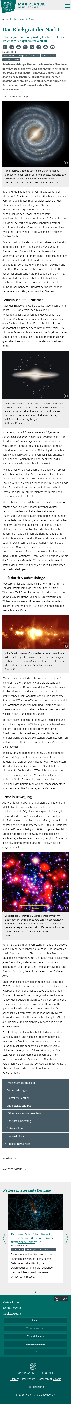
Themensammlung (35, 1344)
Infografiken (15, 1128)
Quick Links (11, 1302)
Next (66, 1238)
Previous (4, 1238)
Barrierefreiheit (36, 1386)
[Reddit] (18, 47)
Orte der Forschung (19, 1121)
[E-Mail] (45, 47)
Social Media (12, 1308)
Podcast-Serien (16, 1136)
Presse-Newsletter (18, 1143)
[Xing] (38, 47)
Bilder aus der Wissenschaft (24, 1113)
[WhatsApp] (32, 47)
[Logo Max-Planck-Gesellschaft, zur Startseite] (31, 6)
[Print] (52, 47)
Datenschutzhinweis (49, 1379)
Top (64, 1298)
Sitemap (14, 1379)
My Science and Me (19, 1105)
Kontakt (35, 1320)
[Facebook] (4, 47)
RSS (35, 1352)
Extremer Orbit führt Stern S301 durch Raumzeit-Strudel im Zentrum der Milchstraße (34, 1238)
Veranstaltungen (17, 1090)
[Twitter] (25, 47)
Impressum (28, 1379)
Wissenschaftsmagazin (21, 1082)
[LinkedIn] (11, 47)
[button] (66, 163)
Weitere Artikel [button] (13, 1169)
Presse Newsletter (35, 1328)
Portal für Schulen (18, 1098)
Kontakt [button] (8, 1158)
